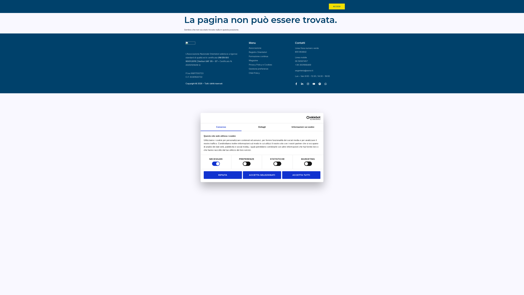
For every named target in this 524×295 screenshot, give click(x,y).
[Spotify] (319, 84)
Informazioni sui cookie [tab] (303, 127)
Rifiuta (222, 175)
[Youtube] (314, 84)
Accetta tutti (301, 175)
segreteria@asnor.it (304, 70)
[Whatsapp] (325, 84)
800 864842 (300, 52)
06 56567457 (301, 61)
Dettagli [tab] (262, 127)
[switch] (247, 164)
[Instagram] (308, 84)
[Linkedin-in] (302, 84)
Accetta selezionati (262, 175)
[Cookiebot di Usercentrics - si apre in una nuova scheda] (308, 118)
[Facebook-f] (296, 84)
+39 (303, 65)
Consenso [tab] (221, 127)
